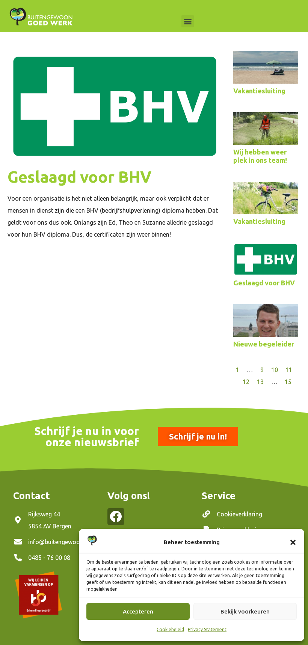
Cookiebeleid (170, 629)
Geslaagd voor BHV (264, 282)
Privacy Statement (207, 629)
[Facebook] (115, 516)
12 (246, 381)
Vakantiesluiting (259, 90)
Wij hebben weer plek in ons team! (260, 156)
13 (260, 381)
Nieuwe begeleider (263, 344)
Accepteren (138, 611)
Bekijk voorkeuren (245, 611)
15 (288, 381)
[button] (293, 542)
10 (274, 369)
